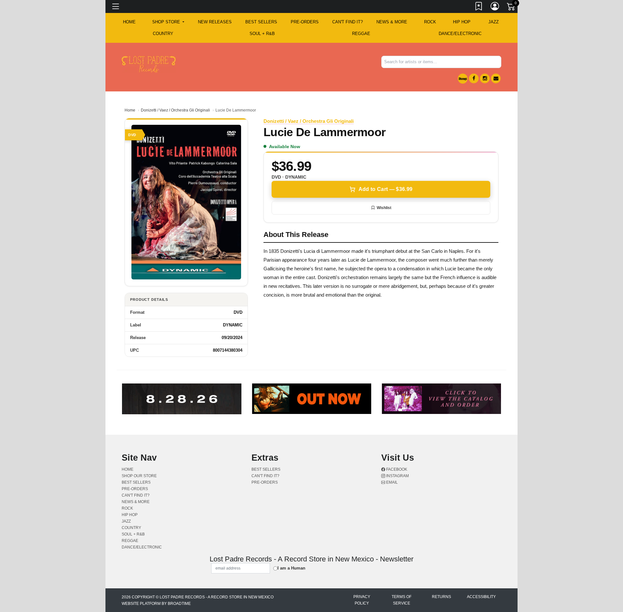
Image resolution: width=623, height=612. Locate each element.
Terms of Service (401, 600)
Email (391, 482)
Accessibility (481, 596)
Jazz (493, 21)
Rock (430, 21)
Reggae (361, 33)
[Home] (149, 64)
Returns (441, 596)
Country (163, 33)
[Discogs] (462, 78)
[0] (511, 8)
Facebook (396, 469)
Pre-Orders (305, 21)
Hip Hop (461, 21)
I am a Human (291, 568)
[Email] (495, 78)
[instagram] (484, 78)
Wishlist (384, 208)
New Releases (215, 21)
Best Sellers (261, 21)
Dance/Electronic (460, 33)
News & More (391, 21)
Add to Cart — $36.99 (385, 189)
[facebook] (473, 78)
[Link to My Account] (495, 7)
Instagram (397, 476)
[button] (168, 22)
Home (130, 110)
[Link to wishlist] (478, 7)
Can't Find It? (347, 21)
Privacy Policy (361, 600)
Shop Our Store (139, 476)
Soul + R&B (262, 33)
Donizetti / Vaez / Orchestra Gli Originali (175, 110)
